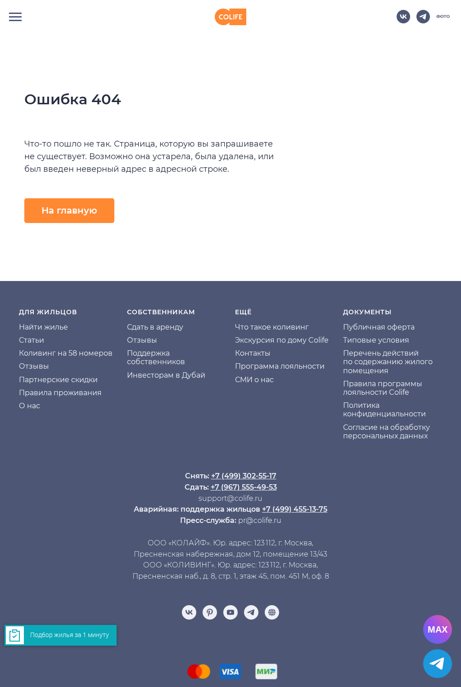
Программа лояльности (280, 366)
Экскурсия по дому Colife (282, 340)
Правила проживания (60, 392)
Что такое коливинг (272, 327)
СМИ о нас (254, 379)
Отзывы (34, 366)
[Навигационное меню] (15, 17)
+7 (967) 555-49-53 (244, 487)
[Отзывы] (272, 612)
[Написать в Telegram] (437, 663)
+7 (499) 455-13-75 (294, 509)
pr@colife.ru (259, 520)
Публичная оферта (379, 327)
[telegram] (423, 21)
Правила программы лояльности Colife (382, 388)
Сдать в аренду (155, 327)
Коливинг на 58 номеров (66, 353)
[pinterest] (210, 612)
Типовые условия (376, 340)
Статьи (31, 340)
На (24, 327)
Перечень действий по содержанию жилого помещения (388, 362)
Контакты (253, 353)
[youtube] (230, 612)
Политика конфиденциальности (384, 409)
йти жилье (48, 327)
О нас (29, 405)
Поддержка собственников (156, 357)
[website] (443, 21)
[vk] (403, 21)
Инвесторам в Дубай (166, 375)
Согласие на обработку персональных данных (386, 431)
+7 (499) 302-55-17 (243, 476)
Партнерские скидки (58, 379)
